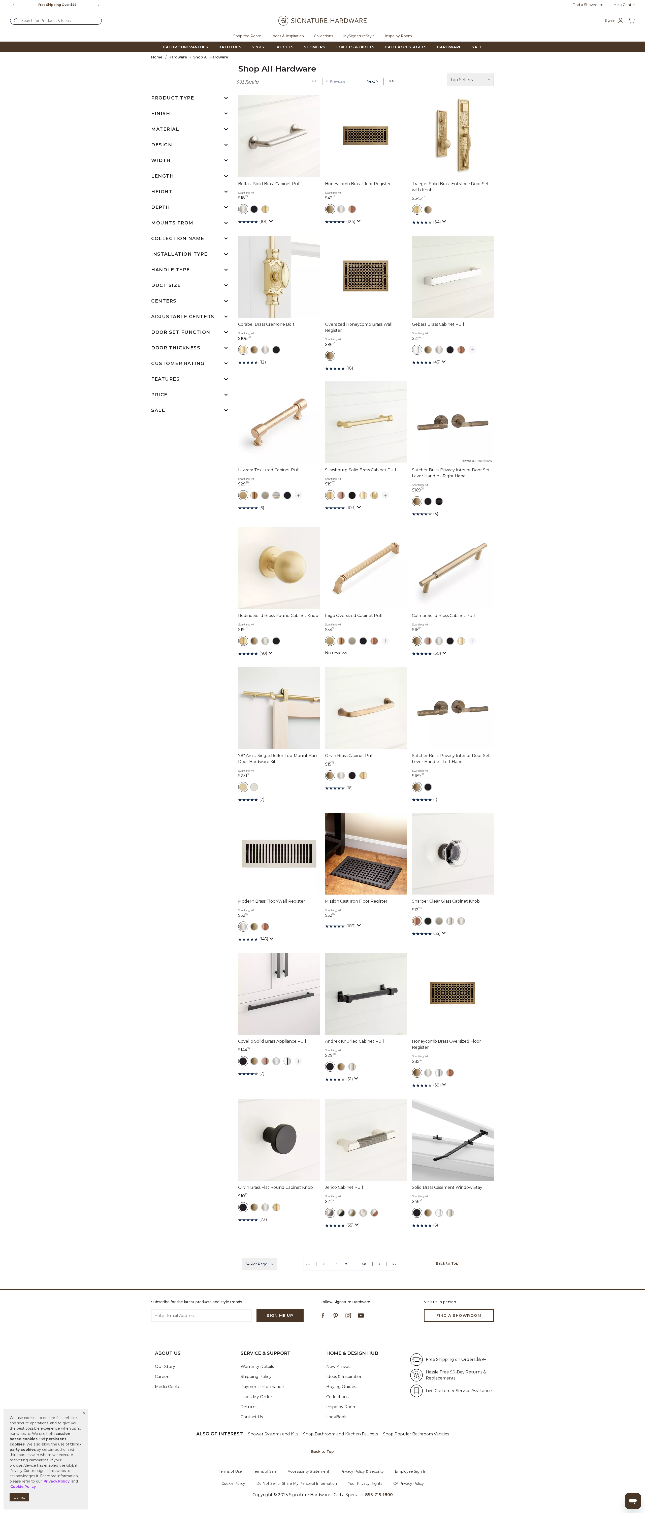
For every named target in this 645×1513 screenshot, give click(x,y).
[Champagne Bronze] (243, 495)
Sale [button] (477, 47)
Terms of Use (230, 1471)
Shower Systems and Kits (273, 1434)
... (355, 1264)
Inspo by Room (341, 1406)
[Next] (101, 5)
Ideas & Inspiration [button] (288, 36)
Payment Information (262, 1386)
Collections (337, 1396)
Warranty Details (257, 1366)
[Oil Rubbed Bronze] (352, 209)
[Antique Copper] (341, 495)
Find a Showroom (587, 5)
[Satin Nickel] (461, 921)
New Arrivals (338, 1366)
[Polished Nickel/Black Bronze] (341, 1213)
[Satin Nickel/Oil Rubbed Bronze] (374, 1213)
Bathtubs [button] (230, 47)
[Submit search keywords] (16, 20)
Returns (249, 1406)
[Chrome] (287, 1061)
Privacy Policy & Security (362, 1471)
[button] (84, 1413)
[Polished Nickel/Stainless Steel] (363, 1213)
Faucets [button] (284, 47)
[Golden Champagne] (265, 495)
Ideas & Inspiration (344, 1376)
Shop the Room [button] (247, 36)
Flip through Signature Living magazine (57, 5)
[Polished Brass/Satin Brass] (374, 495)
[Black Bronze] (428, 921)
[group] (57, 5)
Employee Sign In (410, 1471)
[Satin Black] (439, 501)
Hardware (178, 57)
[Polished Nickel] (450, 921)
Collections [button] (323, 36)
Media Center (168, 1386)
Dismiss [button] (19, 1497)
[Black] (352, 495)
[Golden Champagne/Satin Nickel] (276, 495)
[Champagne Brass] (243, 787)
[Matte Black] (254, 209)
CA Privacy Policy (408, 1483)
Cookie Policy (233, 1483)
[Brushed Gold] (254, 495)
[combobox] (56, 21)
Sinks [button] (258, 47)
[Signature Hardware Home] (322, 21)
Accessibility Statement (308, 1471)
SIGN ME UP (280, 1315)
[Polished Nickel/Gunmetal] (330, 1213)
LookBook (336, 1417)
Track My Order (256, 1396)
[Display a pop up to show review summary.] (272, 222)
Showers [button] (315, 47)
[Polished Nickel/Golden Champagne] (352, 1213)
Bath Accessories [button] (406, 47)
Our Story (165, 1366)
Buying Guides (341, 1386)
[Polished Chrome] (417, 350)
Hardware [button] (449, 47)
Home (156, 57)
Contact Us (252, 1417)
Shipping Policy (256, 1376)
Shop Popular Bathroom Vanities (416, 1434)
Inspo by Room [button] (398, 36)
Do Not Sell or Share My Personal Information (296, 1483)
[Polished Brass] (243, 350)
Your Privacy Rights (365, 1483)
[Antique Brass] (330, 209)
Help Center (624, 5)
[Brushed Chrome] (276, 1061)
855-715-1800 (379, 1494)
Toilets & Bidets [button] (355, 47)
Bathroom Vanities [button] (185, 47)
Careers (162, 1376)
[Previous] (14, 5)
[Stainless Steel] (254, 787)
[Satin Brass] (265, 209)
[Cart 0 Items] (631, 20)
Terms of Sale (265, 1471)
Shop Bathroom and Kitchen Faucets (340, 1434)
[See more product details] (472, 350)
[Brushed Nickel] (243, 209)
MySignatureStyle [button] (359, 36)
